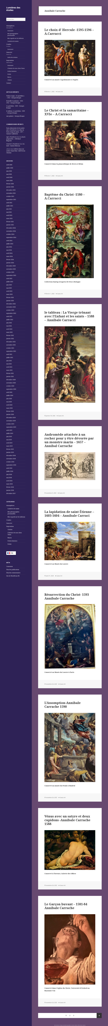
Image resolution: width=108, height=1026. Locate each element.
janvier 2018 (10, 490)
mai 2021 (9, 364)
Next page (99, 1015)
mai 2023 (9, 288)
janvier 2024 (10, 263)
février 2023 (10, 297)
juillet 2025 (9, 206)
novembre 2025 (11, 193)
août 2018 (9, 468)
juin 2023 (9, 285)
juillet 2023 (9, 282)
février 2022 (10, 335)
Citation (10, 80)
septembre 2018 (11, 465)
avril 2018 (9, 481)
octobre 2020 (10, 386)
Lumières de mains (13, 41)
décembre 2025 (11, 190)
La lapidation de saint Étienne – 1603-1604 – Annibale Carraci (69, 514)
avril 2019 (9, 443)
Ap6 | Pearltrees (11, 137)
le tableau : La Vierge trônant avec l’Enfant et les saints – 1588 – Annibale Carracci (69, 316)
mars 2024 (9, 256)
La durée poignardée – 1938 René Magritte (15, 139)
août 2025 (9, 203)
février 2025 (10, 221)
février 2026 (10, 184)
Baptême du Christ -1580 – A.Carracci (64, 196)
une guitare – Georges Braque (15, 116)
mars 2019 (9, 446)
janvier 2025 (10, 225)
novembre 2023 (11, 269)
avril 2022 (9, 329)
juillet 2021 (9, 357)
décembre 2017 (11, 493)
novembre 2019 (11, 421)
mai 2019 (9, 440)
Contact (8, 83)
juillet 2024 (9, 244)
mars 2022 (9, 332)
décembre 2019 (11, 417)
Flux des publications (12, 569)
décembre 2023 (11, 266)
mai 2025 (9, 212)
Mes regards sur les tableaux (16, 38)
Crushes (8, 45)
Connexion (9, 566)
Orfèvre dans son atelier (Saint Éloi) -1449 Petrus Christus (15, 151)
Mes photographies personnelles (13, 34)
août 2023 (9, 278)
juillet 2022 (9, 319)
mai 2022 (9, 326)
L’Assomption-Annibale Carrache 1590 (62, 705)
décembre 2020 (11, 380)
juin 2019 (9, 436)
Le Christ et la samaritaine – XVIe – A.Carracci (66, 112)
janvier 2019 (10, 452)
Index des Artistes (12, 57)
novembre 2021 (11, 345)
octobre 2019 (10, 424)
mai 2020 (9, 402)
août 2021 (9, 354)
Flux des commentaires (13, 573)
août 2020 (9, 392)
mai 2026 (9, 174)
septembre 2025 (11, 199)
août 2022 (9, 316)
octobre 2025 (10, 196)
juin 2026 (9, 171)
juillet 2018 (9, 471)
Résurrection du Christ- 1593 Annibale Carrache (66, 596)
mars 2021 (9, 370)
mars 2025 (9, 218)
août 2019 (9, 430)
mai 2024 (9, 250)
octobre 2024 (10, 234)
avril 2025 (9, 215)
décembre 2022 (11, 304)
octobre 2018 (10, 462)
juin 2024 (9, 247)
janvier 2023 (10, 300)
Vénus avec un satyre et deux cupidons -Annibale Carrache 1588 (67, 820)
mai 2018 (9, 477)
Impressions (10, 61)
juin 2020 (9, 398)
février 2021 (10, 373)
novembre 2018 (11, 459)
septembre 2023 (11, 275)
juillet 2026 (9, 168)
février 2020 (10, 411)
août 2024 (9, 240)
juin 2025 (9, 209)
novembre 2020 (11, 383)
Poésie (9, 74)
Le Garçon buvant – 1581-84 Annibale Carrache (65, 906)
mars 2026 (9, 180)
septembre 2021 (11, 351)
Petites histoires (12, 71)
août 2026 (9, 165)
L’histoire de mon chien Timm (16, 68)
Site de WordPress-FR (12, 576)
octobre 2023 (10, 272)
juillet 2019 (9, 433)
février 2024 (10, 259)
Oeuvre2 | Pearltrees (12, 144)
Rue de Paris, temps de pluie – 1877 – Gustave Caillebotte (15, 132)
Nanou (9, 77)
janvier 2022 (10, 338)
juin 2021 (9, 361)
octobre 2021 (10, 348)
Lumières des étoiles (13, 9)
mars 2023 (9, 294)
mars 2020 (9, 408)
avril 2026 (9, 177)
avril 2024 (9, 253)
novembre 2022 (11, 307)
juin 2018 (9, 474)
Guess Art (9, 53)
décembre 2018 (11, 455)
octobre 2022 (10, 310)
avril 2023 (9, 291)
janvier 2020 (10, 414)
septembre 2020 (11, 389)
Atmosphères (10, 27)
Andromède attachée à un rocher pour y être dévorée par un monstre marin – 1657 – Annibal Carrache (69, 440)
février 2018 (10, 487)
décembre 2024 (11, 228)
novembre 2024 (11, 231)
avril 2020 (9, 405)
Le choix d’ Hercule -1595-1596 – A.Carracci (69, 32)
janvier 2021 (10, 376)
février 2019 (10, 449)
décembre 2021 (11, 342)
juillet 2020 (9, 395)
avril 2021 (9, 367)
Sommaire (10, 30)
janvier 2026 (10, 187)
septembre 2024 (11, 237)
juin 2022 (9, 323)
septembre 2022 (11, 313)
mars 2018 (9, 484)
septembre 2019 (11, 427)
